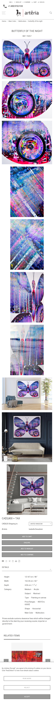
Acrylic (36, 589)
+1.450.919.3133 (15, 6)
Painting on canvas (38, 598)
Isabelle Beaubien (36, 529)
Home (4, 21)
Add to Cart (27, 536)
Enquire (27, 543)
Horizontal (36, 609)
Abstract (36, 593)
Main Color (12, 21)
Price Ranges (30, 602)
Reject (27, 687)
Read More (27, 678)
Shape (27, 609)
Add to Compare (27, 555)
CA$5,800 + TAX (11, 518)
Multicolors (22, 21)
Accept (27, 697)
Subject (28, 593)
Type (27, 598)
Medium (28, 589)
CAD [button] (10, 2)
